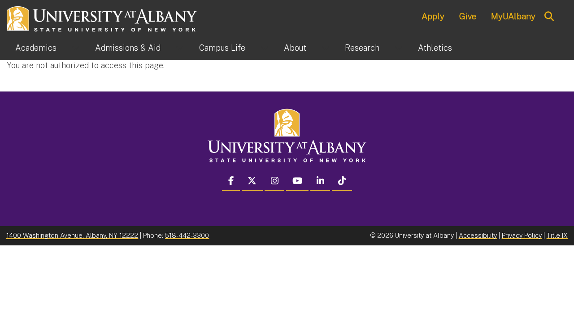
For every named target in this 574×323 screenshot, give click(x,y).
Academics (36, 47)
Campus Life (222, 47)
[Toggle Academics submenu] (75, 48)
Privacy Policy (522, 235)
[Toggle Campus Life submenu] (264, 48)
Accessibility (478, 235)
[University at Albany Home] (102, 17)
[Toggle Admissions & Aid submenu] (179, 48)
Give (467, 16)
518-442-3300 (187, 235)
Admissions (128, 47)
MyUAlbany (513, 16)
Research (362, 47)
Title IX (557, 235)
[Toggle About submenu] (325, 48)
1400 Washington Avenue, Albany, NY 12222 (72, 235)
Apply (433, 16)
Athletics (435, 47)
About (295, 47)
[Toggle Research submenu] (398, 48)
